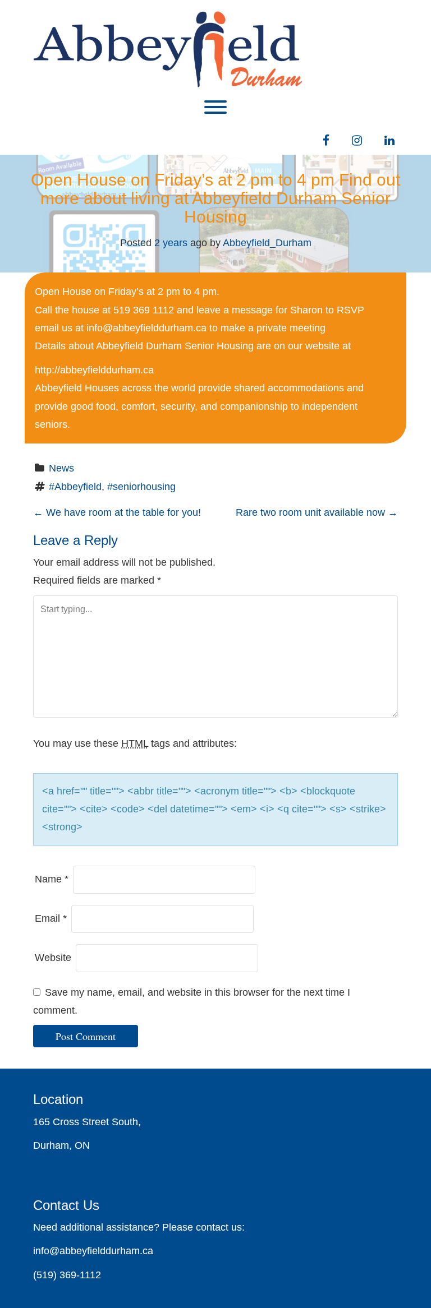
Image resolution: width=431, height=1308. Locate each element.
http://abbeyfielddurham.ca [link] (94, 370)
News (61, 468)
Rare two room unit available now (317, 512)
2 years (170, 242)
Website (53, 957)
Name (51, 879)
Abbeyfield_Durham (267, 242)
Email (51, 918)
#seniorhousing (141, 486)
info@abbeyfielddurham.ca (146, 328)
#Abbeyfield (75, 486)
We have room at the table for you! (117, 512)
